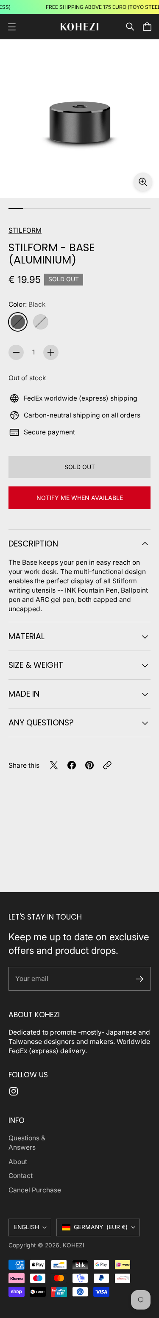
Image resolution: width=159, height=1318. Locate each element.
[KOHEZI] (80, 27)
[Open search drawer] (130, 26)
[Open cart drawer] (147, 26)
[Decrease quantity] (16, 352)
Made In (23, 694)
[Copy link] (107, 765)
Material (26, 636)
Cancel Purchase (34, 1190)
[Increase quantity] (51, 352)
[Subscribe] (140, 979)
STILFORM (25, 230)
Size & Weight (35, 665)
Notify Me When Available (79, 497)
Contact (20, 1176)
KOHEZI (73, 1245)
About (17, 1162)
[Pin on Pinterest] (89, 765)
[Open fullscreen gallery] (143, 182)
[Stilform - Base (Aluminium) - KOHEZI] (79, 118)
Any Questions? (41, 722)
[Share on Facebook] (71, 765)
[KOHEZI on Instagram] (13, 1091)
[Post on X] (53, 765)
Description (33, 543)
